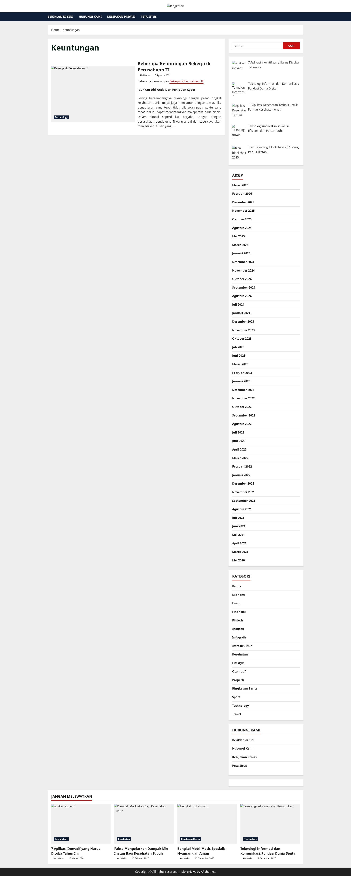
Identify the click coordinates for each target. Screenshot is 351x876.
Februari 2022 (242, 467)
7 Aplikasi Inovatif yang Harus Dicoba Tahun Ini (75, 850)
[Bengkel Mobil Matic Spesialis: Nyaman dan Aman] (207, 824)
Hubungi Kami (90, 17)
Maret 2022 (240, 458)
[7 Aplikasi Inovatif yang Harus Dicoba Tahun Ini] (81, 824)
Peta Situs (149, 17)
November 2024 (243, 270)
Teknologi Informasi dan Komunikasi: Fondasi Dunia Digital (268, 850)
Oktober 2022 (242, 407)
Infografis (239, 637)
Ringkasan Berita (245, 689)
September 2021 (243, 501)
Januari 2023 (241, 381)
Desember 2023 (243, 322)
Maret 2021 (240, 552)
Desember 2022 (243, 390)
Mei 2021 (238, 535)
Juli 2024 (238, 304)
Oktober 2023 (242, 339)
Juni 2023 (238, 356)
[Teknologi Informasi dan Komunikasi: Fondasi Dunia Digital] (270, 824)
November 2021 (243, 492)
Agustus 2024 (242, 296)
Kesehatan (240, 655)
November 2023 (243, 330)
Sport (236, 697)
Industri (238, 629)
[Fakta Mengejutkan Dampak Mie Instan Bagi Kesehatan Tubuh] (144, 824)
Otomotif (239, 672)
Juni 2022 (238, 441)
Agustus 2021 (242, 509)
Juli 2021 (238, 518)
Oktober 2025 (242, 219)
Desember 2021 (243, 484)
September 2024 (243, 287)
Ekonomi (238, 595)
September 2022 (243, 415)
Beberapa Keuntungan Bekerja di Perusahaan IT (93, 94)
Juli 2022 (238, 432)
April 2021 (239, 543)
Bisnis (236, 586)
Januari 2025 (241, 253)
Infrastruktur (242, 646)
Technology (61, 117)
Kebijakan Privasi (121, 17)
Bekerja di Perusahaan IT (186, 81)
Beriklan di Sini (60, 17)
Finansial (239, 612)
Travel (236, 714)
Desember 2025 (243, 202)
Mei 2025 (238, 236)
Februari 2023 (242, 373)
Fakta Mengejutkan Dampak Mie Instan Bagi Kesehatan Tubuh (141, 850)
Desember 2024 (243, 262)
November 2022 (243, 398)
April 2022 (239, 450)
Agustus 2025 (242, 228)
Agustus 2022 (242, 424)
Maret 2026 (240, 185)
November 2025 (243, 211)
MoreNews (188, 872)
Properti (238, 680)
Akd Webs (145, 75)
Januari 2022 (241, 475)
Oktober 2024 (242, 279)
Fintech (237, 620)
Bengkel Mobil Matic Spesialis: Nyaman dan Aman (201, 850)
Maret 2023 (240, 364)
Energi (236, 603)
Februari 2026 (242, 194)
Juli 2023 (238, 347)
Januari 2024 (241, 313)
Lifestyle (238, 663)
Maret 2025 (240, 245)
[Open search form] (302, 16)
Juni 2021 (238, 526)
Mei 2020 (238, 560)
